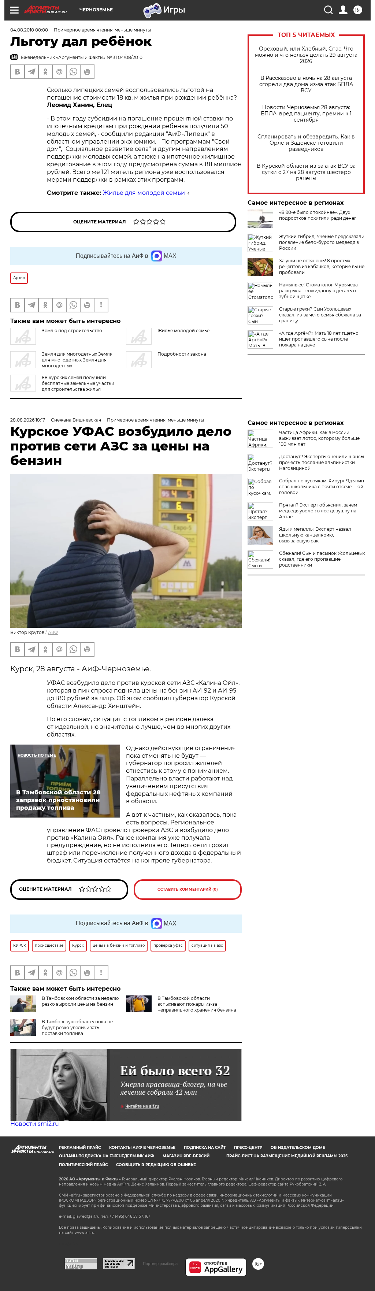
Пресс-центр (248, 1147)
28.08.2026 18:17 (27, 420)
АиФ (53, 632)
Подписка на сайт (205, 1147)
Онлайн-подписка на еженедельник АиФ (106, 1156)
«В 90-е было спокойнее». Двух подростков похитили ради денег (317, 215)
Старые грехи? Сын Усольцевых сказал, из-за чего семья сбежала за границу (320, 314)
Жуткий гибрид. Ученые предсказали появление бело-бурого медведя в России (321, 242)
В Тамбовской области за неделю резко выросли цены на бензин (80, 1001)
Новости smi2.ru (34, 1123)
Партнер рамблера (160, 1263)
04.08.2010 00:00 (29, 30)
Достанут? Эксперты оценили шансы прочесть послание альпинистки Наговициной (321, 462)
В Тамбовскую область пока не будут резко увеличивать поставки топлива (77, 1027)
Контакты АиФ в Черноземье (142, 1147)
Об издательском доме (298, 1147)
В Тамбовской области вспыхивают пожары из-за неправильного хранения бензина (196, 1004)
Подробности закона (181, 354)
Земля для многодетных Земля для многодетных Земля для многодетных (77, 359)
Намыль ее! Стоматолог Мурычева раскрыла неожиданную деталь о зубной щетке (318, 290)
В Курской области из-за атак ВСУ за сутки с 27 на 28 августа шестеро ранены (306, 172)
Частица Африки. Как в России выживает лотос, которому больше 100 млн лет (319, 438)
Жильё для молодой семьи (144, 192)
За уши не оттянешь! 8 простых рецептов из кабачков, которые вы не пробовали (321, 266)
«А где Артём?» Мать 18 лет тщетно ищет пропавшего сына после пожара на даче (319, 339)
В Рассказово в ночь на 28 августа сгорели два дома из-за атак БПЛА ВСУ (306, 84)
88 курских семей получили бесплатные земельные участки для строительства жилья (78, 383)
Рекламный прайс (80, 1147)
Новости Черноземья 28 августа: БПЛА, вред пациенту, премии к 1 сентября (306, 113)
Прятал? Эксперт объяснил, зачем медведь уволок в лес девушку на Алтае (318, 510)
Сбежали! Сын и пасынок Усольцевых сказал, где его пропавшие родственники (322, 559)
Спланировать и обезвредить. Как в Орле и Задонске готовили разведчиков (306, 143)
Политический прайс (83, 1164)
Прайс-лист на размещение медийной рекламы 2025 (287, 1156)
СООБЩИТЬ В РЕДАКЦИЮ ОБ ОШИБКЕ (156, 1164)
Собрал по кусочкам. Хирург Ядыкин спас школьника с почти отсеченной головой (321, 486)
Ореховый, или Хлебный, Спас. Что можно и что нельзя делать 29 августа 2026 (306, 55)
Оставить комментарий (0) (187, 889)
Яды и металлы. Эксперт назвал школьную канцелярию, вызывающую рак (315, 535)
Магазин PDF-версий (186, 1156)
